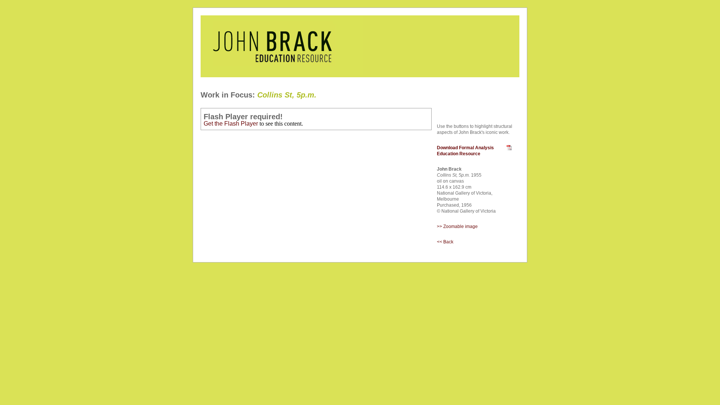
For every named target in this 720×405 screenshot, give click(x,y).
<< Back (445, 241)
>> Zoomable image (457, 226)
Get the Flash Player (231, 123)
